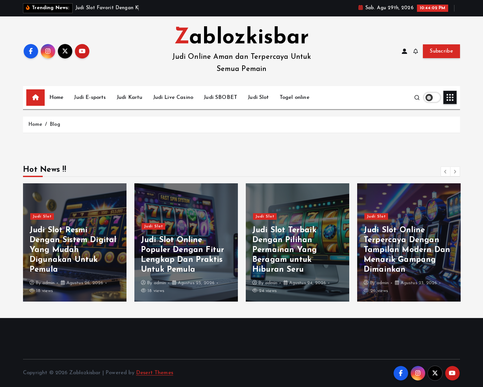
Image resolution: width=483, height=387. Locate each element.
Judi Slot (258, 97)
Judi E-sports (90, 97)
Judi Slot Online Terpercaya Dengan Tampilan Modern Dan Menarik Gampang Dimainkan (407, 250)
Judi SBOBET (220, 97)
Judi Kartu (130, 97)
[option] (74, 242)
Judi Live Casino (173, 97)
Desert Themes (154, 373)
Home (56, 97)
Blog (55, 124)
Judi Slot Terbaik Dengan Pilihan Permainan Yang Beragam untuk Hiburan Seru (284, 250)
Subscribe (441, 51)
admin (48, 283)
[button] (445, 171)
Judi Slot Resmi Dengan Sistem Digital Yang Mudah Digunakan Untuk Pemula (73, 250)
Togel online (295, 97)
